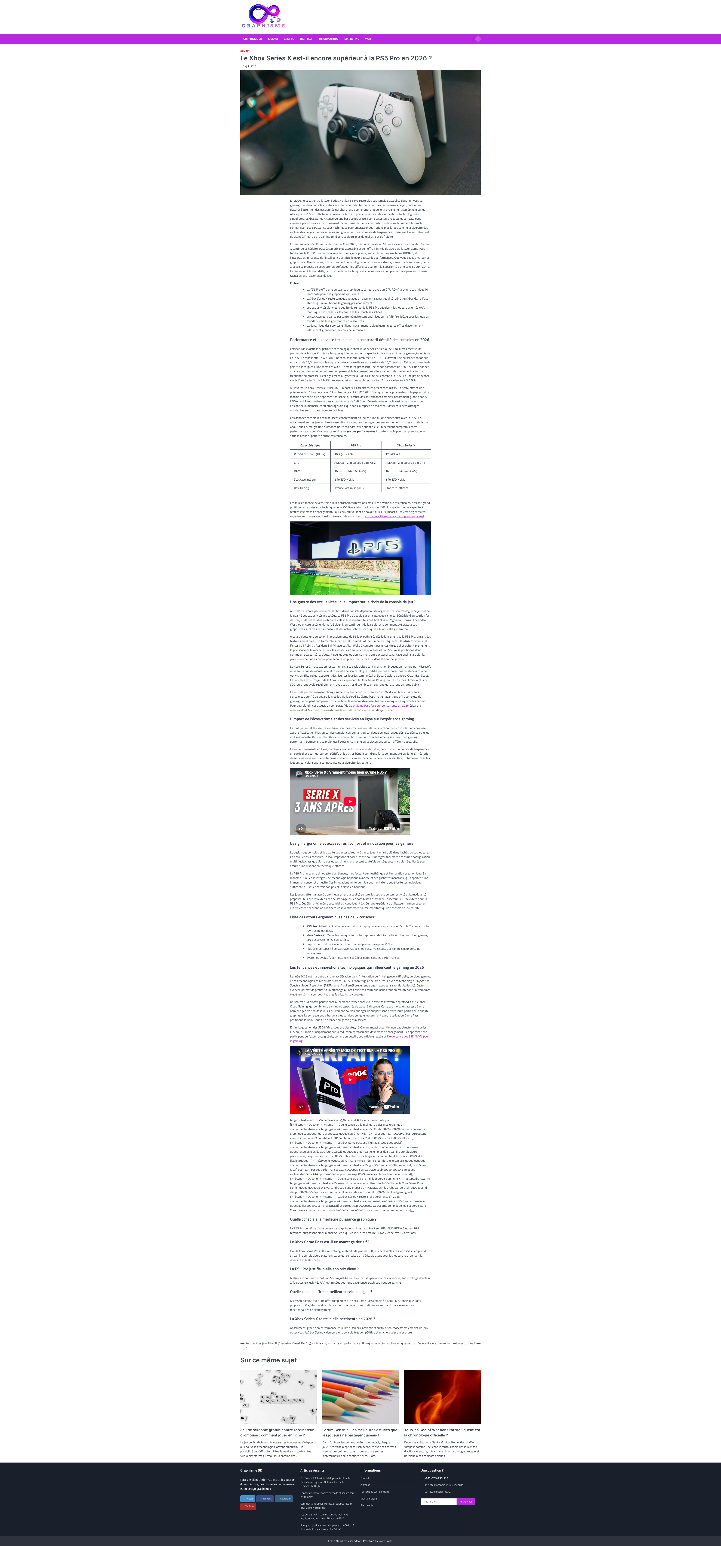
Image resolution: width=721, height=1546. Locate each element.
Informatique (328, 39)
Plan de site (366, 1505)
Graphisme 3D (252, 39)
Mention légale (368, 1498)
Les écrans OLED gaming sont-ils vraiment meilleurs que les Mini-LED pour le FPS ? (324, 1516)
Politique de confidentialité (374, 1492)
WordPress (385, 1541)
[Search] (478, 39)
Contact (364, 1478)
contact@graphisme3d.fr (439, 1492)
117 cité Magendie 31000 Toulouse (444, 1485)
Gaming (289, 39)
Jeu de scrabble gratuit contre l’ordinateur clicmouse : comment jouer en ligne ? (277, 1433)
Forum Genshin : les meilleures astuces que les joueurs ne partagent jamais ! (359, 1433)
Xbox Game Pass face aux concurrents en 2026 (379, 705)
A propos (365, 1485)
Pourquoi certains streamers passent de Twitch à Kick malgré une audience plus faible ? (327, 1527)
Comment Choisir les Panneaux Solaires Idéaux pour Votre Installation (326, 1506)
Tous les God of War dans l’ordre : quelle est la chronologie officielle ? (442, 1433)
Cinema (273, 39)
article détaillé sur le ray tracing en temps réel (394, 516)
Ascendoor (354, 1541)
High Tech (306, 39)
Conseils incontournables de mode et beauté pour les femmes (327, 1495)
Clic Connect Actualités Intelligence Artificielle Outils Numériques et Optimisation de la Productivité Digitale (325, 1482)
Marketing (351, 39)
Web (368, 39)
